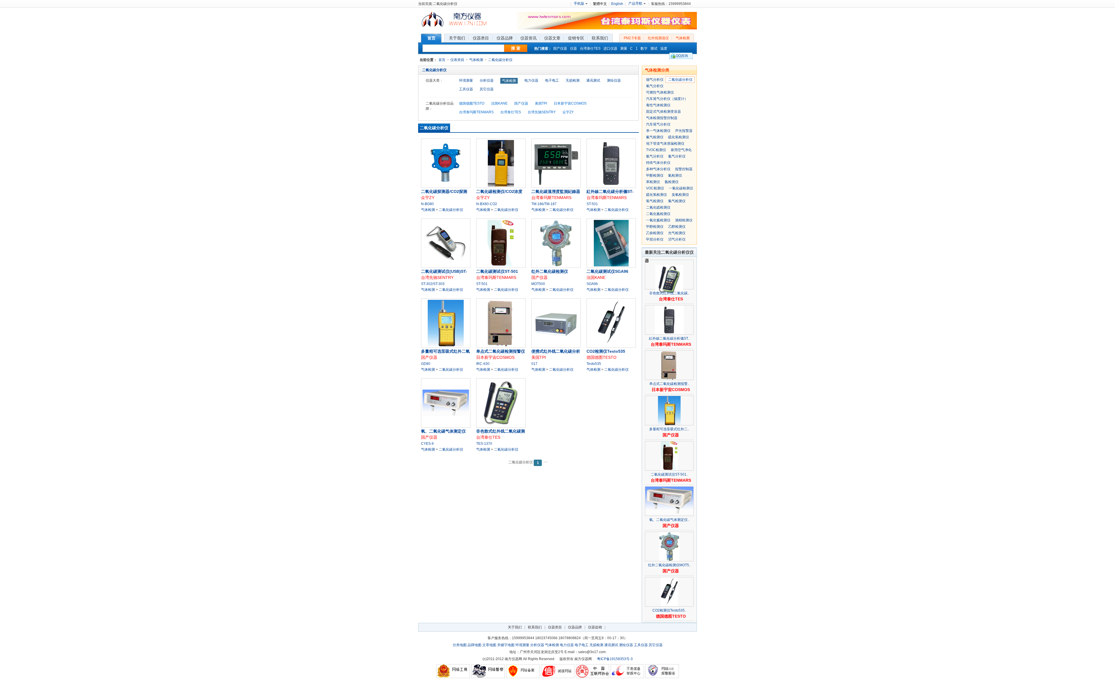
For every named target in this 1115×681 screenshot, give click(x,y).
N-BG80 (427, 204)
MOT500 (538, 284)
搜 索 (515, 48)
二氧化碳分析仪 (500, 60)
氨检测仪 (672, 182)
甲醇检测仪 (654, 227)
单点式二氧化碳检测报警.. (669, 384)
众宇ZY (568, 112)
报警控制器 (684, 169)
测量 (623, 48)
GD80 (425, 364)
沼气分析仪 (677, 239)
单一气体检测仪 (658, 131)
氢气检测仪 (654, 201)
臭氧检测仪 (680, 195)
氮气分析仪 (677, 156)
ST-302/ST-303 (433, 284)
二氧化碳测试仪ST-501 (497, 271)
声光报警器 (684, 131)
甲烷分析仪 (654, 239)
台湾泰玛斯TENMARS (476, 112)
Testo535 (594, 364)
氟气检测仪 (654, 137)
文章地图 (489, 645)
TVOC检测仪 (656, 150)
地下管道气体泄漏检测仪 (665, 143)
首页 (441, 60)
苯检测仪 (653, 182)
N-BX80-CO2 (486, 204)
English (617, 4)
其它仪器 (487, 89)
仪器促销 (595, 627)
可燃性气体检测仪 (660, 92)
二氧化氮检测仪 (658, 214)
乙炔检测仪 (654, 233)
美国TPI (541, 103)
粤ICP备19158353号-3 (615, 659)
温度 (663, 48)
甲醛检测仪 (654, 175)
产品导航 (635, 3)
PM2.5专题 (632, 38)
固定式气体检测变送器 (663, 112)
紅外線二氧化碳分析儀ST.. (669, 338)
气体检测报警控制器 (661, 118)
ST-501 (592, 204)
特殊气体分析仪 (658, 163)
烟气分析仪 (654, 80)
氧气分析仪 (654, 86)
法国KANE (499, 103)
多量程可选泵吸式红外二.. (669, 429)
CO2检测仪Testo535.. (669, 610)
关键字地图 (506, 645)
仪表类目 (457, 60)
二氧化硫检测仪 (658, 207)
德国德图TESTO (471, 103)
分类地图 (460, 645)
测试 (653, 48)
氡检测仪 (675, 175)
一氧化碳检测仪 (681, 188)
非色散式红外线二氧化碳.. (669, 293)
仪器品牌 (575, 627)
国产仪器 (560, 48)
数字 (644, 48)
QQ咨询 (682, 56)
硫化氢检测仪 (678, 137)
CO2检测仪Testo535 (606, 351)
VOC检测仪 (655, 188)
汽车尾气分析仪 (658, 124)
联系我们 (535, 627)
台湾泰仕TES (590, 48)
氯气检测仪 (677, 201)
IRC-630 (483, 364)
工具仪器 (466, 89)
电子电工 (552, 80)
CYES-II (427, 444)
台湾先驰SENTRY (542, 112)
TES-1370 (484, 444)
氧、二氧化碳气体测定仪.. (669, 520)
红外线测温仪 (658, 38)
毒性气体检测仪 (658, 105)
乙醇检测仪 (677, 227)
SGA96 (592, 284)
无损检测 (573, 80)
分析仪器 (487, 80)
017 (534, 364)
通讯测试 (593, 80)
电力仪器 (531, 80)
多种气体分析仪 (658, 169)
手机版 (579, 3)
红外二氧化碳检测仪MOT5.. (669, 565)
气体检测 (683, 38)
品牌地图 (474, 645)
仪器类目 (555, 627)
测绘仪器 (614, 80)
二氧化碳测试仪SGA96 (607, 271)
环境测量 (466, 80)
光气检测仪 (677, 233)
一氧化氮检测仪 (658, 220)
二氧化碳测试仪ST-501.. (669, 474)
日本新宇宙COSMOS (570, 103)
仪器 (573, 48)
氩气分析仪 (654, 156)
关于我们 (515, 627)
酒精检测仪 (684, 220)
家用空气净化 (681, 150)
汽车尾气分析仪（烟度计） (667, 99)
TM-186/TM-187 (544, 204)
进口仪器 (610, 48)
